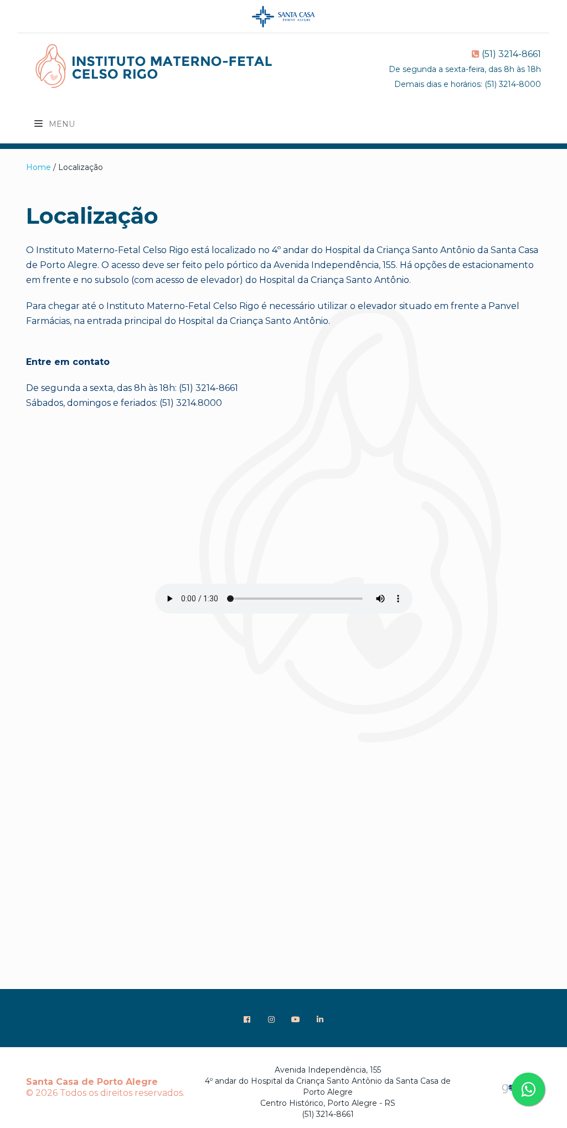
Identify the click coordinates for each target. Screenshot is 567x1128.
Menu (61, 124)
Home (38, 167)
